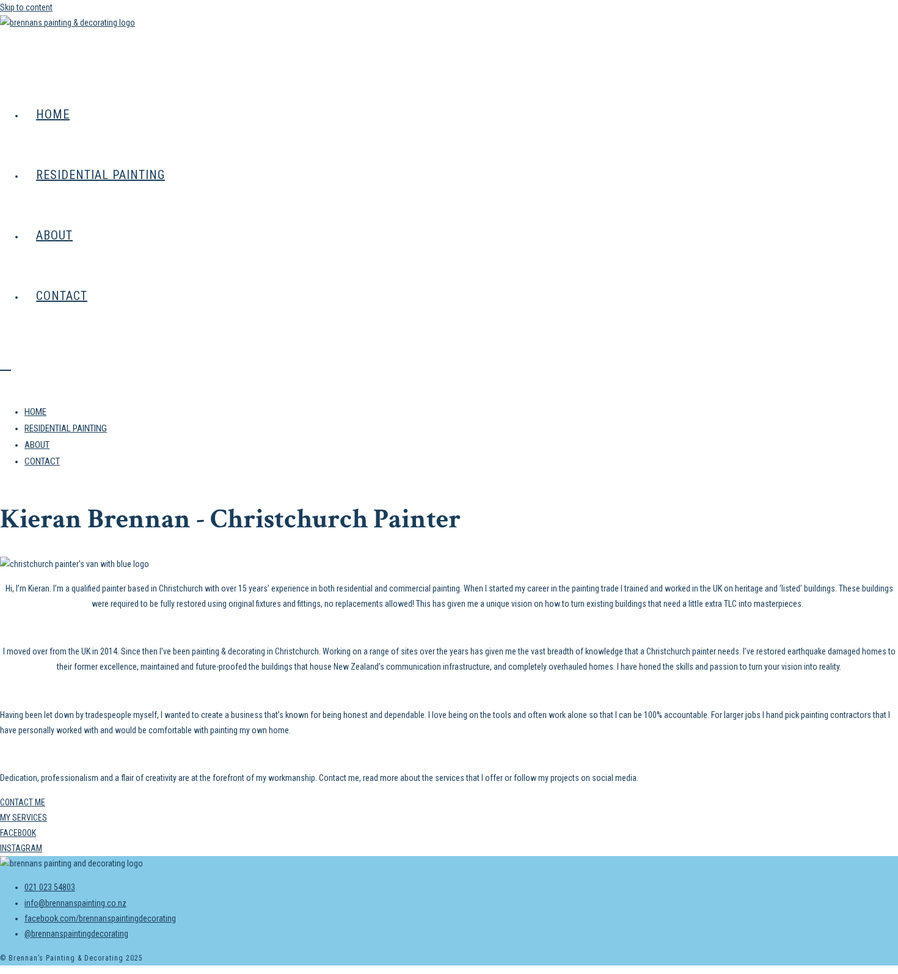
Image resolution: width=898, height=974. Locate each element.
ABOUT (36, 444)
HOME (35, 411)
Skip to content (26, 7)
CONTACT (42, 461)
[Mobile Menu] (5, 364)
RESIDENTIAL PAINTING (65, 428)
